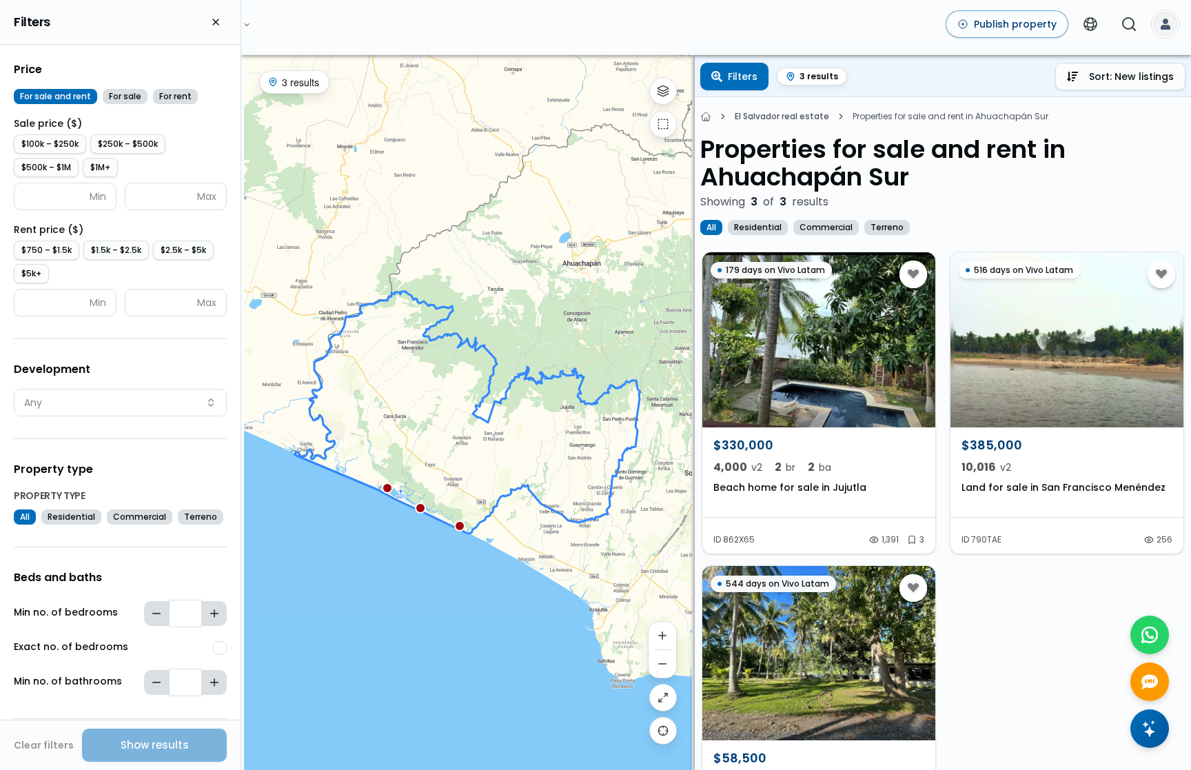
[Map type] (663, 91)
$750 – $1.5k (46, 250)
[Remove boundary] (663, 124)
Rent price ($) (48, 229)
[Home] (705, 116)
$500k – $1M (46, 167)
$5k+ (31, 273)
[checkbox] (220, 648)
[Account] (1165, 24)
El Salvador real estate (782, 116)
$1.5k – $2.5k (116, 250)
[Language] (1090, 24)
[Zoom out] (662, 664)
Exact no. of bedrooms (71, 646)
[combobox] (120, 402)
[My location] (663, 730)
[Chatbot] (1149, 728)
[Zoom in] (662, 635)
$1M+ (100, 167)
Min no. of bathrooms (68, 681)
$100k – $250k (50, 144)
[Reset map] (663, 697)
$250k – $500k (128, 144)
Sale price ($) (48, 123)
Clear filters (44, 745)
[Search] (1129, 24)
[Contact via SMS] (1149, 681)
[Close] (216, 22)
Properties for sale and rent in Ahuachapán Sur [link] (950, 116)
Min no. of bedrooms (66, 612)
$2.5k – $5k (183, 250)
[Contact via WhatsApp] (1149, 635)
